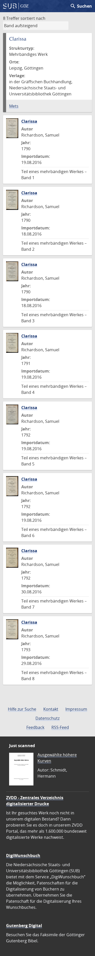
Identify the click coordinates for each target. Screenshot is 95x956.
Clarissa (29, 121)
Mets (13, 106)
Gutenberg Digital (24, 925)
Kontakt (50, 709)
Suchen (81, 6)
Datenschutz (47, 718)
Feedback (35, 727)
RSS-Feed (60, 727)
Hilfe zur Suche (22, 709)
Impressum (76, 709)
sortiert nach (33, 18)
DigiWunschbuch (23, 855)
